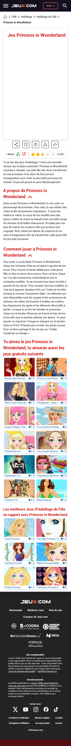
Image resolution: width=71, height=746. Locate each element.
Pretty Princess (13, 587)
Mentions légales (42, 718)
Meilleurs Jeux (36, 610)
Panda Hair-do (12, 451)
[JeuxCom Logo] (24, 6)
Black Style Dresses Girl (16, 378)
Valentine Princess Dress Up (48, 587)
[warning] (45, 144)
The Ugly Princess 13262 (48, 538)
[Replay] (55, 145)
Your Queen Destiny (47, 451)
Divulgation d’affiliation (19, 723)
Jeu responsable (42, 723)
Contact (58, 723)
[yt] (25, 709)
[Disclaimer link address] (30, 627)
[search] (65, 6)
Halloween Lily (12, 475)
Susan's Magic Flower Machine (16, 427)
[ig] (35, 709)
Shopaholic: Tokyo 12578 (48, 402)
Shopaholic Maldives (48, 475)
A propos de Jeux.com (35, 616)
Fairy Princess (12, 538)
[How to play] (35, 145)
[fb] (46, 709)
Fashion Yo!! (11, 500)
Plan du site (55, 610)
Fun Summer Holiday (48, 427)
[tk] (56, 709)
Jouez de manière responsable (21, 671)
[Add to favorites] (26, 145)
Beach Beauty (44, 500)
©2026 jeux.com (35, 730)
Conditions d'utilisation (19, 718)
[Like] (18, 154)
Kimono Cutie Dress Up (48, 378)
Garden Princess (13, 563)
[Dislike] (24, 154)
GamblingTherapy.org (47, 671)
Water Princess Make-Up (48, 563)
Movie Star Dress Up (15, 402)
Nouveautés (15, 610)
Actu (49, 5)
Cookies (59, 718)
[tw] (15, 709)
